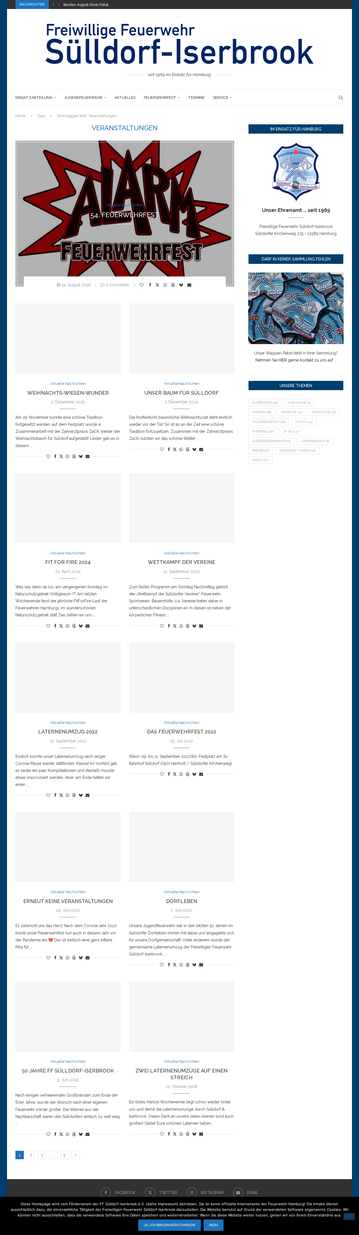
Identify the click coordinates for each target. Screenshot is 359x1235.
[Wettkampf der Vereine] (181, 508)
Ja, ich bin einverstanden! (169, 1225)
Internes (262, 431)
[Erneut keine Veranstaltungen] (68, 847)
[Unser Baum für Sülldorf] (181, 338)
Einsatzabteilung (33, 97)
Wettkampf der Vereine (181, 562)
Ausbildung (265, 402)
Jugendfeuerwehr (83, 97)
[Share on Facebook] (151, 285)
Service (220, 97)
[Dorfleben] (181, 847)
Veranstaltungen (297, 450)
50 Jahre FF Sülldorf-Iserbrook (68, 1071)
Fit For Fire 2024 (68, 562)
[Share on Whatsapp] (166, 285)
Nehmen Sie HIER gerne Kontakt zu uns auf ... (296, 360)
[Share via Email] (190, 285)
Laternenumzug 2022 (68, 732)
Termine (196, 97)
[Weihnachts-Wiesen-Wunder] (68, 338)
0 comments (117, 285)
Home (20, 116)
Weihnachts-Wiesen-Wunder (68, 393)
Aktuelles (124, 97)
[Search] (341, 98)
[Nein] (349, 1216)
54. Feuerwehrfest (125, 215)
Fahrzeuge (324, 412)
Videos (260, 460)
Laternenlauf (315, 441)
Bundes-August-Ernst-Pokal (85, 5)
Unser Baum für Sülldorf (181, 393)
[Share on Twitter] (158, 284)
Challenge (299, 402)
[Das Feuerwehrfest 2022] (181, 677)
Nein (213, 1225)
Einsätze (291, 412)
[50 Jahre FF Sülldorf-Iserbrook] (68, 1016)
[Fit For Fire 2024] (68, 508)
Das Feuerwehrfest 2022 (181, 732)
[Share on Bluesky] (182, 284)
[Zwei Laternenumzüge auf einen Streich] (181, 1016)
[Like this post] (142, 285)
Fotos (304, 422)
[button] (53, 4)
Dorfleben (181, 901)
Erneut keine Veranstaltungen (68, 901)
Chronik (261, 412)
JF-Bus (291, 431)
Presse (260, 450)
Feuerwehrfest (160, 97)
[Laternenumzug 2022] (68, 677)
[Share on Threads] (173, 284)
